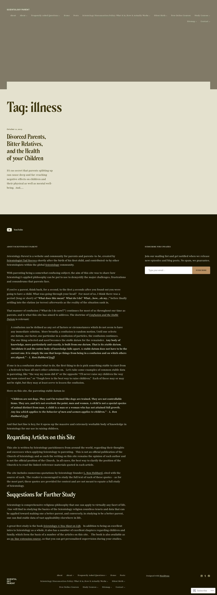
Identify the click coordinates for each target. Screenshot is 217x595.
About (13, 15)
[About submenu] (26, 15)
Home (67, 15)
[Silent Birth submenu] (166, 15)
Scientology (52, 265)
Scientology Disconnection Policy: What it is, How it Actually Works (115, 15)
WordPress (164, 575)
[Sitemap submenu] (196, 21)
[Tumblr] (205, 576)
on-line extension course (25, 539)
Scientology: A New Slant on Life (62, 526)
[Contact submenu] (209, 21)
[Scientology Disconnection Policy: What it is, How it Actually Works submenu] (149, 15)
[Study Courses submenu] (209, 15)
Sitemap (191, 21)
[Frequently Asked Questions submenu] (59, 15)
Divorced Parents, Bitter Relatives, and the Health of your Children (26, 148)
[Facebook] (209, 576)
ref (52, 357)
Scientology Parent (18, 9)
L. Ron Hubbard (93, 473)
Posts (76, 15)
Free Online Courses (181, 15)
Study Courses (201, 15)
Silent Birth (160, 15)
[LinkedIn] (201, 576)
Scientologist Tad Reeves (22, 260)
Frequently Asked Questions (44, 15)
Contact (204, 21)
